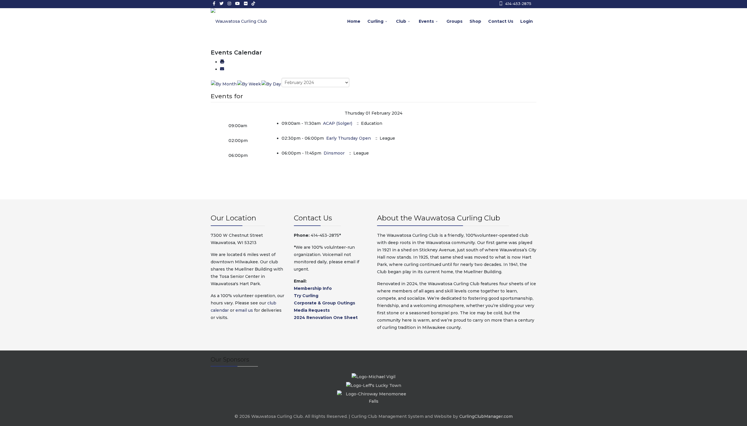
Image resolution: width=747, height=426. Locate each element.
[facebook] (214, 3)
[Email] (222, 69)
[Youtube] (237, 3)
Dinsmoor (335, 153)
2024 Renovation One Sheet (326, 317)
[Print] (222, 61)
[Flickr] (245, 3)
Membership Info (313, 288)
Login (526, 21)
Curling (375, 21)
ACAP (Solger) (338, 123)
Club (401, 21)
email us (244, 310)
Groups (454, 21)
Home (353, 21)
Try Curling (306, 295)
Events (426, 21)
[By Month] (224, 83)
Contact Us (500, 21)
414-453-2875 (518, 3)
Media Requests (312, 310)
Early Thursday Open (348, 138)
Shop (475, 21)
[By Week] (249, 83)
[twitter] (221, 3)
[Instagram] (229, 3)
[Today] (271, 83)
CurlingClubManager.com (486, 416)
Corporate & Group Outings (324, 303)
